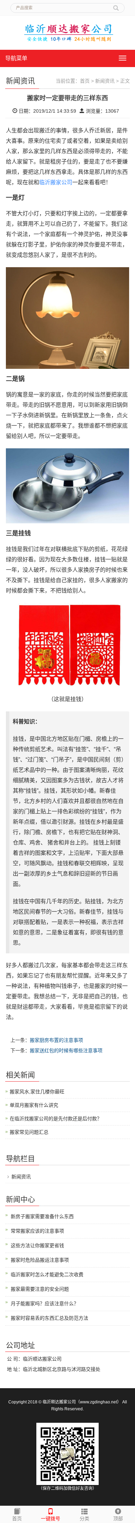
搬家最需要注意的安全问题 (40, 1289)
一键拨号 (50, 1518)
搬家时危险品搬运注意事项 (40, 1260)
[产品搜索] (116, 5)
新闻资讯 (105, 81)
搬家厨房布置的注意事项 (56, 1040)
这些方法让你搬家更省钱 (37, 1245)
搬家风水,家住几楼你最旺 (37, 1091)
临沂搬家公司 (55, 182)
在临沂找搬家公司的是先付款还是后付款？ (56, 1118)
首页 (85, 81)
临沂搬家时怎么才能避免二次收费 (47, 1274)
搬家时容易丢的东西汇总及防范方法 (49, 1318)
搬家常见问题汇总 (29, 1132)
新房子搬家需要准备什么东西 (42, 1216)
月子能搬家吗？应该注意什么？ (45, 1303)
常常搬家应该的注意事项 (37, 1231)
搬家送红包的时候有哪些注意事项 (66, 1050)
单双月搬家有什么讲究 (34, 1105)
